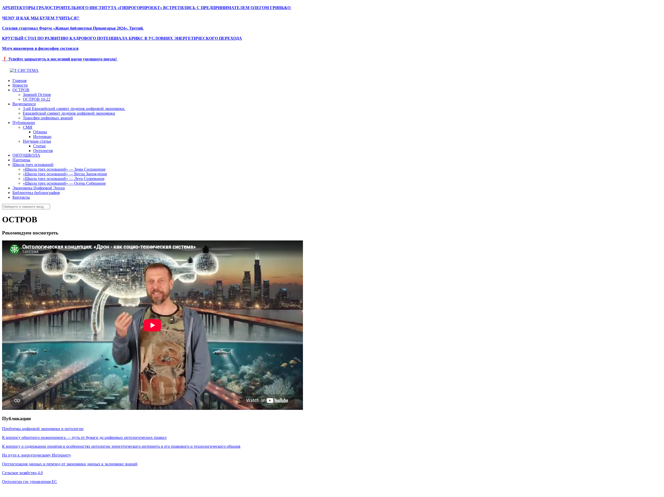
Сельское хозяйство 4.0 (22, 473)
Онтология (43, 150)
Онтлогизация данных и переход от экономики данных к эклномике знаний (69, 464)
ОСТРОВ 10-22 (36, 99)
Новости (20, 85)
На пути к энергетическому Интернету (36, 455)
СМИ (27, 127)
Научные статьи (37, 141)
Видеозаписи (24, 104)
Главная (19, 80)
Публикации (23, 122)
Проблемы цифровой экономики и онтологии (43, 428)
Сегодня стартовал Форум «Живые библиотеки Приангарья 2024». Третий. (73, 28)
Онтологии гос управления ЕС (29, 481)
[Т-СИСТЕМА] (24, 70)
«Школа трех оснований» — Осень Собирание (64, 183)
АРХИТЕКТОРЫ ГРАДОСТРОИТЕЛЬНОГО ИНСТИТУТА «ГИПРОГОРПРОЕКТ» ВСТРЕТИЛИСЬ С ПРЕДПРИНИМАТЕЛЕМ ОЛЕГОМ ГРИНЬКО (147, 7)
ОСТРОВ (20, 90)
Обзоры (40, 132)
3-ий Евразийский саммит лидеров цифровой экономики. (74, 108)
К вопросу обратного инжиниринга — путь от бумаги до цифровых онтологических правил (84, 437)
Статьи (39, 146)
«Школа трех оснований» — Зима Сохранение (64, 169)
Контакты (21, 197)
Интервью (42, 136)
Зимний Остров (37, 94)
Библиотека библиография (36, 192)
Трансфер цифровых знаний (48, 118)
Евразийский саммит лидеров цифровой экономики (69, 113)
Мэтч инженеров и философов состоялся (40, 48)
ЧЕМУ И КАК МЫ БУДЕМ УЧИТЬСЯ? (41, 18)
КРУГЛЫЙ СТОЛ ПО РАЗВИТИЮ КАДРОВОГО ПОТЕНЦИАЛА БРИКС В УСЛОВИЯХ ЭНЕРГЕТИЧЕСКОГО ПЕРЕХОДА (122, 38)
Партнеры (21, 160)
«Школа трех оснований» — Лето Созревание (64, 178)
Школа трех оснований (32, 164)
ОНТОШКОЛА (26, 155)
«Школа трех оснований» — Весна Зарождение (65, 174)
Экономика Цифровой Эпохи (38, 188)
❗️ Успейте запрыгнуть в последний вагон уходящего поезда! (60, 59)
